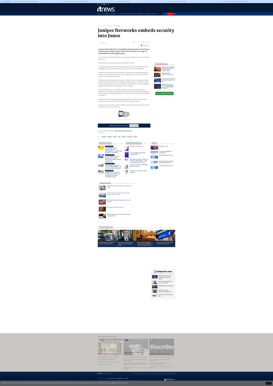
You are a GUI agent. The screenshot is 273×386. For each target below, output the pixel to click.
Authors (151, 373)
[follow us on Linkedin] (98, 4)
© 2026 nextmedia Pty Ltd (108, 373)
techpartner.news (112, 378)
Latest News (5, 1)
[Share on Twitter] (136, 42)
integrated (109, 136)
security (135, 136)
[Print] (149, 42)
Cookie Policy (113, 383)
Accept (269, 383)
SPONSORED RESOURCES (133, 142)
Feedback (155, 373)
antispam (104, 136)
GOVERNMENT (106, 13)
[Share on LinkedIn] (141, 42)
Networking (117, 26)
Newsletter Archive (166, 373)
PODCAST (148, 13)
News (104, 26)
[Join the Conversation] (133, 42)
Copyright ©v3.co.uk (102, 132)
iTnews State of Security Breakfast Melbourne (166, 162)
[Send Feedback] (144, 42)
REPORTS (132, 13)
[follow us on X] (100, 4)
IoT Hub (126, 378)
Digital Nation (120, 378)
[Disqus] (123, 267)
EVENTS (154, 13)
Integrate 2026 (163, 146)
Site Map (172, 373)
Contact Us (135, 373)
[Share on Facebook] (139, 42)
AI (117, 13)
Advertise (160, 373)
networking (129, 136)
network (123, 136)
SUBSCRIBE (170, 13)
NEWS (98, 13)
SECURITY (113, 13)
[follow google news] (104, 4)
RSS (175, 373)
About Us (139, 373)
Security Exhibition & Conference (165, 152)
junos (119, 136)
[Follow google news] (144, 45)
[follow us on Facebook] (102, 4)
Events (154, 142)
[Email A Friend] (146, 42)
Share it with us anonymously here (123, 130)
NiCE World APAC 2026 (166, 155)
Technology (110, 26)
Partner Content (105, 142)
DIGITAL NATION (124, 13)
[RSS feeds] (108, 4)
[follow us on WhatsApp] (106, 4)
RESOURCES (140, 13)
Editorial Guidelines (146, 373)
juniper (114, 136)
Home (99, 26)
